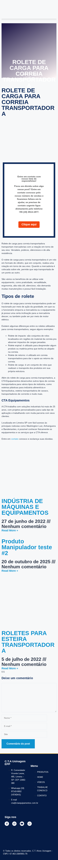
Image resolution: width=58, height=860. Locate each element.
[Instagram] (14, 824)
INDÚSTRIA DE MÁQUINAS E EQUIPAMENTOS (25, 507)
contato (14, 439)
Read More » (10, 530)
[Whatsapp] (29, 824)
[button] (29, 19)
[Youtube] (22, 824)
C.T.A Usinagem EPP (15, 763)
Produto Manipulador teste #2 (27, 547)
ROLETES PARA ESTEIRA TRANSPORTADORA (28, 642)
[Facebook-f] (7, 824)
